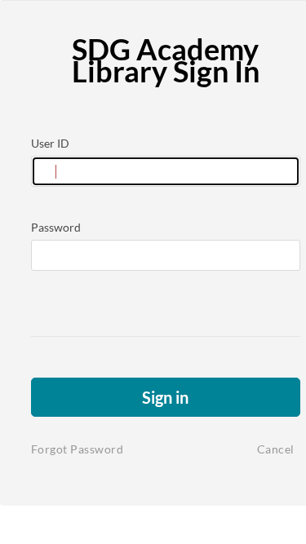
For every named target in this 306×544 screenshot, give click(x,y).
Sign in (165, 397)
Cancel (276, 449)
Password (56, 227)
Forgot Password (77, 449)
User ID (50, 143)
